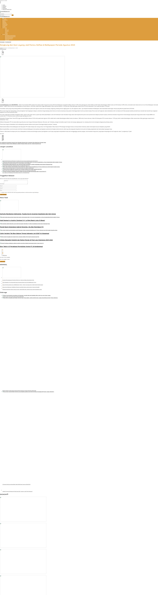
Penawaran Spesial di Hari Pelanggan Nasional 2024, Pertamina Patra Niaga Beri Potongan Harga (23, 142)
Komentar (2, 183)
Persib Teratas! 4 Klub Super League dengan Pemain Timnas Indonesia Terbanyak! (19, 390)
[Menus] (0, 1)
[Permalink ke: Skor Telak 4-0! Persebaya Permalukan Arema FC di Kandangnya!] (24, 171)
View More (2, 261)
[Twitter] (2, 136)
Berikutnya (4, 255)
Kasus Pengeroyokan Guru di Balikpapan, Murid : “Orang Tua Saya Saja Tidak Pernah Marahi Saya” (22, 284)
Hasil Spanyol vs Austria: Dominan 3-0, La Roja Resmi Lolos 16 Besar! (16, 163)
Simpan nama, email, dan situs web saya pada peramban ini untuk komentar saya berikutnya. (20, 192)
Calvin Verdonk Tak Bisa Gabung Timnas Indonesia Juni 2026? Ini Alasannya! (18, 168)
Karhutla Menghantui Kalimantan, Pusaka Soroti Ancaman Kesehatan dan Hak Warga (20, 160)
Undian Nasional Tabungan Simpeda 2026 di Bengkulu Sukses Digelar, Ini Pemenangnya (18, 574)
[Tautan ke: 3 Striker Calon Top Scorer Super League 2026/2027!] (26, 295)
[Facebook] (2, 135)
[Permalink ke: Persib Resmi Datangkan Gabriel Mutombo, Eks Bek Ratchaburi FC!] (27, 164)
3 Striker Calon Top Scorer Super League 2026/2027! (13, 296)
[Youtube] (2, 139)
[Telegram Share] (2, 53)
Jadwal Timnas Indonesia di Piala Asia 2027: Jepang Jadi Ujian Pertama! (17, 491)
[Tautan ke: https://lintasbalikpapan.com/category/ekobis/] (7, 494)
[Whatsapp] (2, 54)
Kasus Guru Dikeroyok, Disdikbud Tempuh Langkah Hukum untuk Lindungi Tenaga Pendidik (20, 287)
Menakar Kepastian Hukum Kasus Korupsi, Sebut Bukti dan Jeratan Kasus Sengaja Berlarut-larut (22, 289)
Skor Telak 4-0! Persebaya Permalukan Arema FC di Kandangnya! (15, 172)
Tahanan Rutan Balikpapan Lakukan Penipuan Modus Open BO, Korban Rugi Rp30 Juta (20, 143)
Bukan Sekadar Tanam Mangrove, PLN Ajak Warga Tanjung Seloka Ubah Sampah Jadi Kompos (19, 548)
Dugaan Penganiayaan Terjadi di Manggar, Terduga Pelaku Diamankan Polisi (18, 280)
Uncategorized (3, 49)
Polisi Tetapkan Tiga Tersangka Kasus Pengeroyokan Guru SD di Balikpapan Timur (19, 282)
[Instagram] (2, 138)
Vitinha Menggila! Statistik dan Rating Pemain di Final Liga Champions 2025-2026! (19, 170)
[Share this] (2, 51)
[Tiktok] (2, 140)
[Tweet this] (3, 52)
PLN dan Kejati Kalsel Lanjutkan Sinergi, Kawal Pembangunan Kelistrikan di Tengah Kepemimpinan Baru (21, 522)
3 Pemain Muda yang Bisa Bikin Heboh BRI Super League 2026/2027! (16, 484)
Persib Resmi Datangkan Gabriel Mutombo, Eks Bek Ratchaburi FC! (16, 165)
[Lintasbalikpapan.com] (5, 11)
